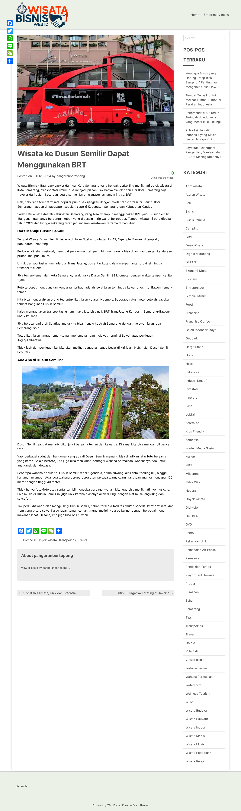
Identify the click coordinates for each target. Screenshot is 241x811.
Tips (189, 617)
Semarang (193, 609)
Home (195, 15)
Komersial (192, 440)
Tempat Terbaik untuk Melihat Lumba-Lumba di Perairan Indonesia (203, 99)
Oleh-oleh (192, 507)
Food (189, 304)
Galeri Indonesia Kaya (201, 330)
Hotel (189, 364)
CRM (189, 237)
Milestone (192, 474)
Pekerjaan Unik (196, 541)
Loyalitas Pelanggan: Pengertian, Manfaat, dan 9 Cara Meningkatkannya (203, 152)
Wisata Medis (195, 736)
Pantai (190, 533)
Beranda (21, 786)
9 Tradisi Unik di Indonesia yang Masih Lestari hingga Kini (201, 134)
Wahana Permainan (199, 676)
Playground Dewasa (200, 575)
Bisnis (190, 211)
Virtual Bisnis (195, 660)
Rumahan (192, 592)
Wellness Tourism (198, 693)
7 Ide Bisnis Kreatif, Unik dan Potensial (47, 593)
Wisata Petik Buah (198, 753)
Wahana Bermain (197, 668)
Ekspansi (192, 279)
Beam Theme (140, 805)
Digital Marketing (198, 254)
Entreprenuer (195, 287)
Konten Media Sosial (200, 448)
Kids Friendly (195, 431)
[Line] (10, 46)
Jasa (189, 406)
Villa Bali (192, 651)
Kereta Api (193, 423)
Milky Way (193, 482)
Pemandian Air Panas (201, 550)
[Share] (10, 61)
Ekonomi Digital (197, 271)
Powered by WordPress (106, 805)
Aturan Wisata (195, 194)
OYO (189, 524)
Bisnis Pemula (195, 220)
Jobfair (191, 414)
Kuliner (190, 457)
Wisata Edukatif (197, 719)
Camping (192, 228)
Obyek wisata (47, 540)
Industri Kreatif (196, 380)
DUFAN (191, 262)
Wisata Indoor (195, 727)
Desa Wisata (194, 245)
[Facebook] (10, 23)
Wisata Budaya (196, 710)
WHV (189, 702)
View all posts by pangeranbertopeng (46, 567)
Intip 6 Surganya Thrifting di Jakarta (145, 593)
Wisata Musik (195, 744)
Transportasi (67, 540)
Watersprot (193, 685)
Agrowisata (194, 186)
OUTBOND (193, 516)
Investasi (192, 389)
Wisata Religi (195, 761)
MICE (189, 465)
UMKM (190, 643)
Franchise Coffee (198, 321)
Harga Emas (194, 347)
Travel (82, 540)
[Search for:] (204, 38)
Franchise (192, 313)
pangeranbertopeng (70, 176)
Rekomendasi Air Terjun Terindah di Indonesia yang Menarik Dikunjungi (203, 117)
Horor (190, 355)
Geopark (192, 338)
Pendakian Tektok (198, 567)
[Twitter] (10, 31)
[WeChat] (10, 53)
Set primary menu (216, 15)
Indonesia (192, 372)
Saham (190, 600)
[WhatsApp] (10, 38)
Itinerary (191, 397)
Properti (191, 583)
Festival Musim (196, 296)
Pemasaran (193, 558)
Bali (188, 203)
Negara (191, 490)
